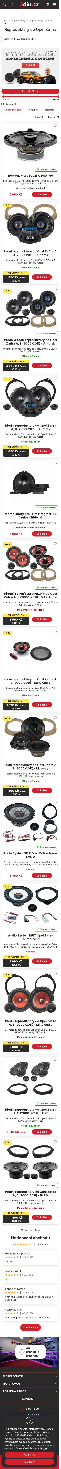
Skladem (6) (11, 104)
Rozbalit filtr (29, 91)
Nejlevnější (33, 109)
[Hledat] (4, 4)
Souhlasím (29, 1461)
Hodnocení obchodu (30, 1238)
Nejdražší (50, 109)
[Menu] (54, 4)
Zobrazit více (30, 1327)
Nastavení (29, 1455)
